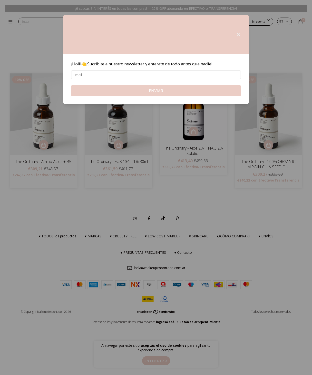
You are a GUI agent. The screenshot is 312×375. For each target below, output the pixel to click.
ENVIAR (156, 90)
